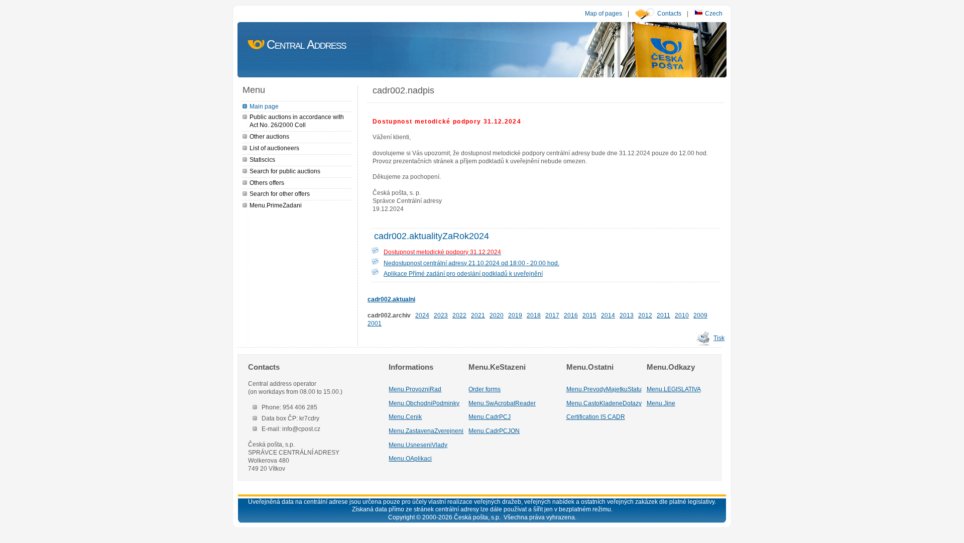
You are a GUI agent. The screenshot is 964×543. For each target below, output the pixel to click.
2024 (422, 315)
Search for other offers (280, 193)
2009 (700, 315)
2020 (497, 315)
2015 (589, 315)
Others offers (267, 182)
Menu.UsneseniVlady (418, 445)
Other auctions (269, 136)
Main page (264, 106)
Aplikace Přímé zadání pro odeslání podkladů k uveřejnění (463, 273)
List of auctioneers (274, 148)
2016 (571, 315)
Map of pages (603, 13)
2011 (663, 315)
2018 (534, 315)
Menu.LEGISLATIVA (674, 389)
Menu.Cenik (405, 416)
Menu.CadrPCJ (489, 416)
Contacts (669, 13)
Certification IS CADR (595, 416)
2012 (645, 315)
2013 (627, 315)
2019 (515, 315)
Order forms (484, 389)
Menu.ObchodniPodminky (424, 403)
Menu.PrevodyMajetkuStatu (604, 389)
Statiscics (262, 159)
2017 (552, 315)
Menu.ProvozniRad (415, 389)
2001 (375, 323)
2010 (682, 315)
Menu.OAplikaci (410, 458)
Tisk (719, 338)
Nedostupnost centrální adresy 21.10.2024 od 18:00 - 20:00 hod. (471, 263)
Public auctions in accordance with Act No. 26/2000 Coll (297, 121)
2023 (441, 315)
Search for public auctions (285, 171)
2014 (608, 315)
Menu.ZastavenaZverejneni (426, 430)
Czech (712, 13)
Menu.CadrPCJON (494, 430)
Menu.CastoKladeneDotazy (604, 403)
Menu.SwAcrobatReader (502, 403)
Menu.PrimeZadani (276, 205)
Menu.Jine (661, 403)
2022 (459, 315)
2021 (478, 315)
